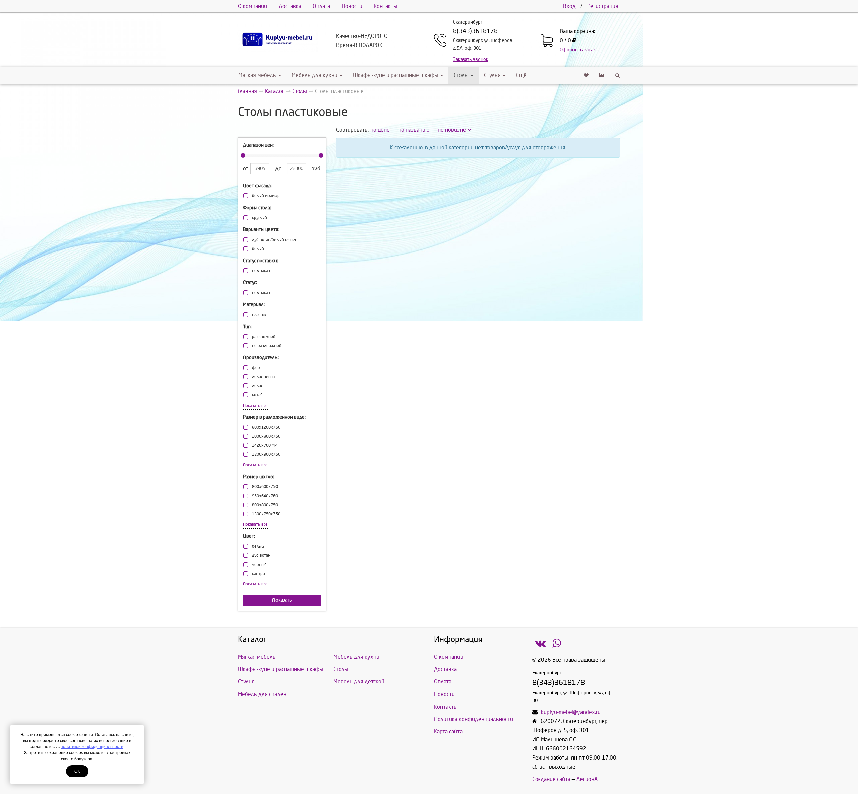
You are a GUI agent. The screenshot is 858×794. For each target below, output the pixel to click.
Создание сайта (551, 779)
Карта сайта (448, 731)
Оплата (321, 6)
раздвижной (263, 337)
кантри (258, 574)
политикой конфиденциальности (92, 746)
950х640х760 (265, 496)
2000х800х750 (266, 436)
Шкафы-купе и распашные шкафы (395, 75)
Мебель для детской (358, 681)
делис (257, 386)
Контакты (385, 6)
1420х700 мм (264, 445)
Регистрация (602, 6)
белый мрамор (266, 196)
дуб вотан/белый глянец (274, 240)
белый (258, 249)
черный (259, 565)
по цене (380, 130)
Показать (282, 600)
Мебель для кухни (315, 75)
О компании (252, 6)
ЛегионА (587, 779)
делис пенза (263, 377)
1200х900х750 (266, 454)
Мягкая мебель (257, 75)
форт (257, 368)
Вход (569, 6)
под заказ (261, 271)
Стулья (492, 75)
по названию (413, 130)
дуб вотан (261, 555)
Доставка (290, 6)
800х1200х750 (266, 427)
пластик (259, 315)
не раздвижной (266, 346)
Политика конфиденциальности (473, 719)
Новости (352, 6)
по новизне (452, 130)
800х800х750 (265, 505)
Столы (462, 75)
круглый (259, 218)
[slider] (243, 155)
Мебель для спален (262, 694)
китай (257, 395)
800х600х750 (265, 487)
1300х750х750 (266, 514)
